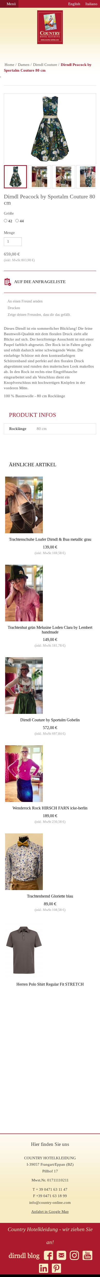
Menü (11, 4)
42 (10, 221)
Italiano (91, 4)
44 (22, 221)
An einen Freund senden (25, 301)
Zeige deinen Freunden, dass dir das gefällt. (39, 315)
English (74, 4)
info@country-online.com (50, 1202)
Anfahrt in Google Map (50, 1212)
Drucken (13, 308)
